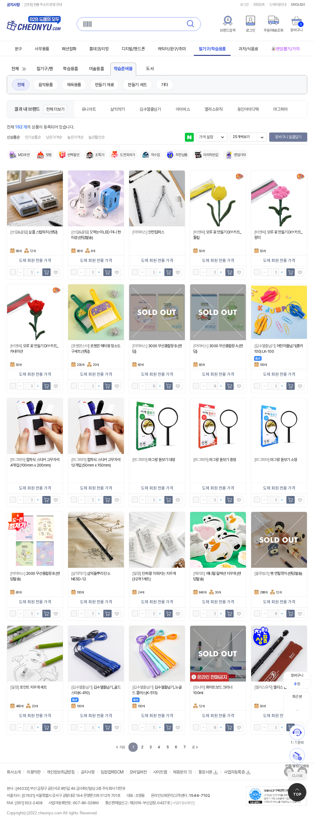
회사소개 (14, 772)
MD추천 (24, 155)
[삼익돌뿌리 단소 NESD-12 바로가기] (96, 540)
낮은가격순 (54, 137)
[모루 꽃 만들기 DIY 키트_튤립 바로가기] (218, 198)
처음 (122, 747)
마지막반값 (210, 155)
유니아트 (89, 109)
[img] (227, 20)
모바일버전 (138, 772)
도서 (150, 69)
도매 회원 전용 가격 (35, 260)
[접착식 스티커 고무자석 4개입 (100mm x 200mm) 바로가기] (35, 426)
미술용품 (96, 69)
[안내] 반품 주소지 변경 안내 (43, 4)
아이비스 (183, 109)
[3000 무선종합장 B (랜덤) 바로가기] (157, 312)
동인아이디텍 (248, 109)
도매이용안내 (277, 4)
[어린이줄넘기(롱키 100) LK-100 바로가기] (279, 312)
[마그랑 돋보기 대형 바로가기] (157, 426)
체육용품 (74, 84)
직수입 (155, 155)
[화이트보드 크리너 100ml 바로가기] (218, 654)
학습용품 (70, 69)
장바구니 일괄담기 (288, 137)
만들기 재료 (104, 84)
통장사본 (205, 772)
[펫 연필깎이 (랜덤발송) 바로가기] (279, 540)
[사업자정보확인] (182, 803)
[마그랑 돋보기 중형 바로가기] (218, 426)
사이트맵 (160, 772)
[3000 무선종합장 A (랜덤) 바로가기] (218, 312)
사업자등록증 (234, 772)
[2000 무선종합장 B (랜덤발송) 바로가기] (35, 540)
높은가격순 (75, 137)
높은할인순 (96, 137)
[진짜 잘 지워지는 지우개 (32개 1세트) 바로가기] (157, 540)
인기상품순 (33, 137)
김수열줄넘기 (150, 109)
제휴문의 (180, 772)
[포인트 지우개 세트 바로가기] (35, 654)
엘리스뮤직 (213, 109)
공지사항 (13, 4)
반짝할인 (73, 155)
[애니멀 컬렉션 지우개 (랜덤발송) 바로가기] (218, 540)
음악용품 (45, 84)
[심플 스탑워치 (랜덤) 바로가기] (35, 198)
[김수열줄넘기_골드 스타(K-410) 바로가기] (96, 654)
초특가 (99, 155)
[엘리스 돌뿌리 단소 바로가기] (279, 654)
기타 (164, 84)
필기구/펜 (44, 69)
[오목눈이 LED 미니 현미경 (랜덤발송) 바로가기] (96, 198)
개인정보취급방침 (60, 772)
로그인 (244, 4)
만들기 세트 (137, 84)
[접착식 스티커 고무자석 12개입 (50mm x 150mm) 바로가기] (96, 426)
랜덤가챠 (240, 155)
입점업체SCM (112, 772)
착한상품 (181, 155)
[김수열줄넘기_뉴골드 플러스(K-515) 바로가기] (157, 654)
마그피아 (280, 109)
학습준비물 (123, 68)
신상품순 (13, 137)
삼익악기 (117, 109)
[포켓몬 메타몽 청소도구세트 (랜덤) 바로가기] (96, 312)
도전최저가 (127, 155)
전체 (15, 69)
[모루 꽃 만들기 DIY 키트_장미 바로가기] (279, 198)
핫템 (49, 155)
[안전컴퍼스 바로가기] (157, 198)
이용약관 (33, 772)
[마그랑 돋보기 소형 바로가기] (279, 426)
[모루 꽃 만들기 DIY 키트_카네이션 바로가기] (35, 312)
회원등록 (258, 4)
